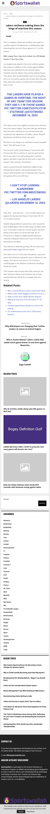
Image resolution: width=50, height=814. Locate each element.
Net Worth (7, 602)
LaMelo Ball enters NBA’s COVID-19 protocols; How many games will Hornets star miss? (23, 448)
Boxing (6, 534)
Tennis (5, 636)
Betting (6, 531)
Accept (20, 811)
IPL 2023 (6, 588)
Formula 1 (7, 565)
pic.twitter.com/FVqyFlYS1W (25, 108)
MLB (5, 592)
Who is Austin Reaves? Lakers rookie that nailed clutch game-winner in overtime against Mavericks (25, 342)
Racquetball (7, 612)
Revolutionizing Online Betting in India (17, 696)
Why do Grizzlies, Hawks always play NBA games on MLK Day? (24, 410)
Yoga (5, 650)
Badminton (7, 524)
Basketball (7, 527)
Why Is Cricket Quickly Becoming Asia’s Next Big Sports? (24, 673)
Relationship (8, 616)
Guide (5, 578)
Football (6, 561)
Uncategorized (8, 639)
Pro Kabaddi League (10, 609)
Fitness (6, 558)
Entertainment (8, 548)
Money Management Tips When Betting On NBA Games (23, 691)
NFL (5, 605)
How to (6, 585)
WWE (5, 646)
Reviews (6, 619)
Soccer (5, 629)
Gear (5, 568)
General (6, 571)
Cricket (6, 544)
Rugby (5, 622)
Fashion (6, 554)
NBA (25, 22)
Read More (31, 811)
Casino (6, 541)
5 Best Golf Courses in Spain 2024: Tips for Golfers (22, 701)
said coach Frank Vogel (12, 250)
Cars (5, 537)
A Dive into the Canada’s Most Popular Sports (20, 685)
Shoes (5, 626)
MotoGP (6, 595)
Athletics (6, 520)
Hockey (6, 582)
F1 (4, 551)
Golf (5, 575)
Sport (5, 633)
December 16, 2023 (25, 115)
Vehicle (6, 643)
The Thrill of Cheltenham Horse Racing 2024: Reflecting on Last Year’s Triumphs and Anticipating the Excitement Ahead (24, 716)
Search (6, 499)
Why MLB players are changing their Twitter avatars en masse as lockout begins (25, 328)
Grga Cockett (19, 32)
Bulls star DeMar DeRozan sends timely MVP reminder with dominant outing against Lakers (22, 486)
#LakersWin (25, 188)
